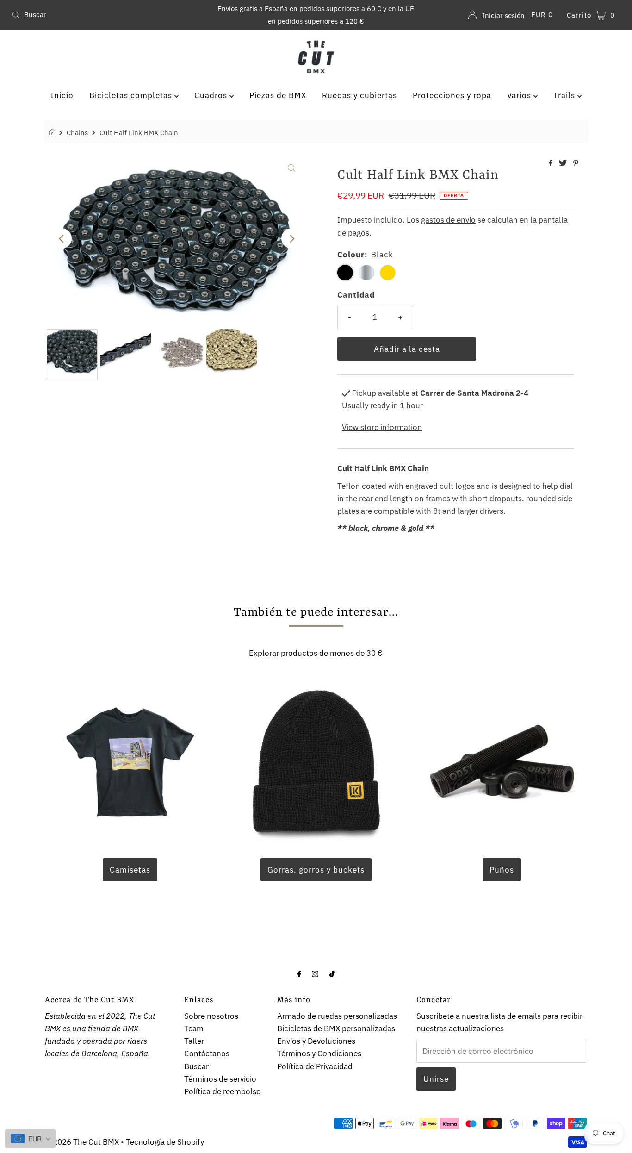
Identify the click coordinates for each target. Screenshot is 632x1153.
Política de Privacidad (315, 1066)
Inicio (62, 95)
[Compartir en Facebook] (551, 163)
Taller (194, 1041)
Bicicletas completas (131, 95)
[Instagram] (315, 973)
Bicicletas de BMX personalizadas (336, 1028)
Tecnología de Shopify (165, 1142)
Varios (520, 95)
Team (194, 1028)
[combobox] (108, 15)
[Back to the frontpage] (53, 132)
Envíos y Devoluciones (316, 1041)
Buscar (196, 1066)
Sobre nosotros (211, 1016)
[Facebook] (299, 973)
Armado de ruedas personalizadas (337, 1016)
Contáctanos (206, 1053)
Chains (77, 132)
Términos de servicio (220, 1079)
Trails (565, 95)
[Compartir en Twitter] (564, 163)
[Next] (291, 238)
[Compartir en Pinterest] (575, 163)
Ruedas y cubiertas (359, 95)
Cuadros (211, 95)
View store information (382, 427)
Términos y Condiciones (319, 1053)
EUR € (542, 14)
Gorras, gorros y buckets (316, 870)
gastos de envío (448, 220)
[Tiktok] (332, 973)
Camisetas (130, 870)
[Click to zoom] (291, 167)
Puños (501, 870)
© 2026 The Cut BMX (82, 1142)
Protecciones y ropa (452, 95)
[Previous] (61, 238)
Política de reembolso (222, 1091)
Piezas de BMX (277, 95)
